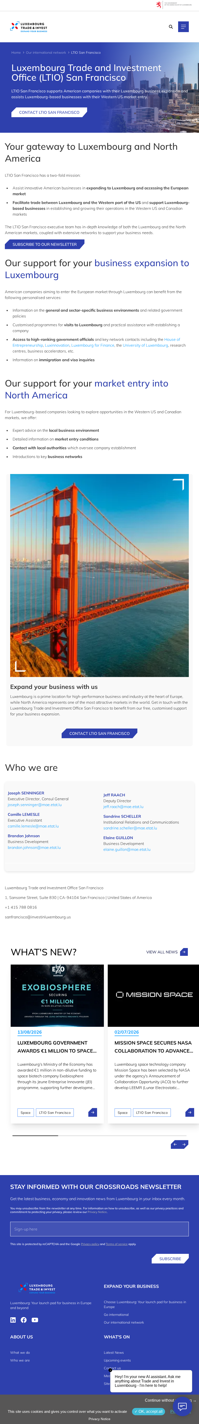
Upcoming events (117, 1360)
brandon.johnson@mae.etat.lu (34, 847)
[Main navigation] (183, 26)
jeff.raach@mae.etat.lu (123, 806)
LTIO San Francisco (55, 1112)
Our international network (46, 52)
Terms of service (117, 1244)
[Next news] (184, 1144)
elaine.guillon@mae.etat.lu (126, 849)
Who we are (20, 1360)
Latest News (114, 1352)
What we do (20, 1352)
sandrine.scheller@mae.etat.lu (130, 828)
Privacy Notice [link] (99, 1419)
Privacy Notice (97, 1212)
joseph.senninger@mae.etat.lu (35, 804)
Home (16, 52)
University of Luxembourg (145, 345)
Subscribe (170, 1258)
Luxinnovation (57, 345)
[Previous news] (175, 1144)
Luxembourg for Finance (92, 345)
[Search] (170, 27)
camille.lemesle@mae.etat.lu (33, 826)
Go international (116, 1314)
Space (26, 1112)
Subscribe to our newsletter (45, 244)
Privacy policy (90, 1244)
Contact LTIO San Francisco (49, 112)
